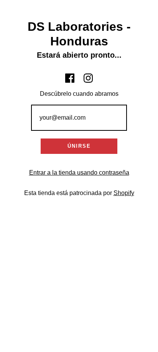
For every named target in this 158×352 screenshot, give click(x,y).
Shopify (124, 193)
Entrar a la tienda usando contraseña (79, 172)
